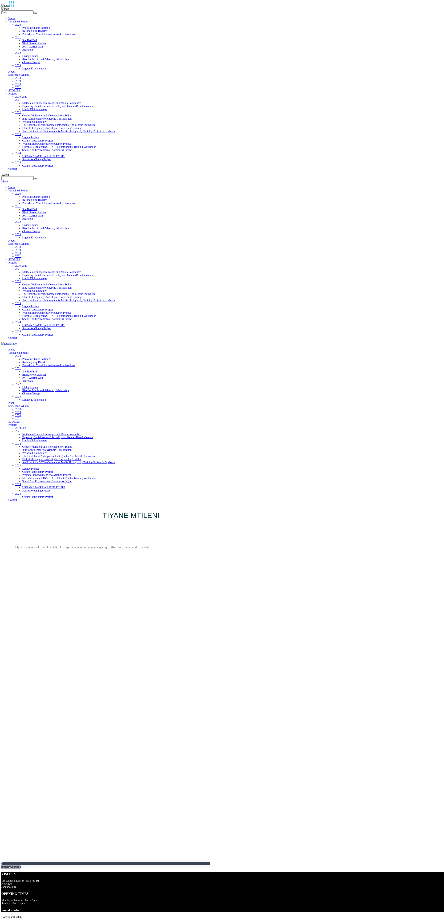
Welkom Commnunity (34, 121)
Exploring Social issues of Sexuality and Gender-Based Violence (57, 106)
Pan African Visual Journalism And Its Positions (48, 34)
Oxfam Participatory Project (37, 140)
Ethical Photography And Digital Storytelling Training (52, 128)
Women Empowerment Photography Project (46, 143)
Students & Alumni (18, 74)
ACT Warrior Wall (32, 46)
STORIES (14, 90)
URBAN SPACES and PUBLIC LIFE (43, 156)
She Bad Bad (29, 40)
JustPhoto (27, 49)
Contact (12, 168)
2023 (18, 65)
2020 (18, 24)
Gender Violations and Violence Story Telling (47, 115)
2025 (18, 162)
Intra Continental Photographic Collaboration (47, 118)
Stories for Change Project (36, 159)
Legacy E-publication (34, 68)
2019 (18, 81)
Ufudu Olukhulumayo (34, 109)
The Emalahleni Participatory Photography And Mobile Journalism (58, 124)
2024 (18, 153)
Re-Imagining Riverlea (34, 30)
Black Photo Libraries (34, 43)
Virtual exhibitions (18, 21)
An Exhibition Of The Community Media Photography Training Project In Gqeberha (68, 131)
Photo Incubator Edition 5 (36, 27)
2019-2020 (21, 96)
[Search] (35, 13)
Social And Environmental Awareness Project (47, 149)
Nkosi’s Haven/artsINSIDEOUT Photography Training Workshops (59, 146)
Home (11, 18)
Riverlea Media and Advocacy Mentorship (45, 59)
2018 (18, 77)
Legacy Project (30, 137)
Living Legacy (30, 55)
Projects (12, 93)
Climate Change (31, 62)
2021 (18, 37)
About (11, 71)
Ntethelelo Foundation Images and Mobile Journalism (51, 102)
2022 (18, 52)
